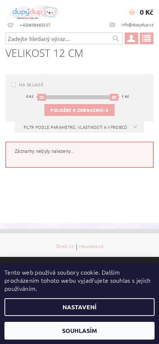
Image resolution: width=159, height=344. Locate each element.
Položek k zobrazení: (79, 110)
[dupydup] (33, 9)
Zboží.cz (64, 247)
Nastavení (79, 307)
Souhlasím (79, 330)
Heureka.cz (91, 247)
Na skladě (31, 84)
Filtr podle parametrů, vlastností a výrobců (76, 127)
